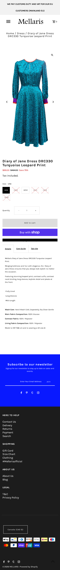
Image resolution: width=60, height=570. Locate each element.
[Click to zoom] (52, 55)
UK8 (6, 190)
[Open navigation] (8, 21)
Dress (21, 33)
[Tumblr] (32, 393)
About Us (7, 475)
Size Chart (8, 454)
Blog (5, 479)
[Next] (53, 102)
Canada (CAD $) (15, 530)
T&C (5, 494)
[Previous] (7, 102)
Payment (7, 432)
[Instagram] (38, 393)
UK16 (45, 190)
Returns (7, 428)
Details (8, 249)
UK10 (16, 190)
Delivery (7, 425)
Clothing (7, 457)
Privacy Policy (10, 497)
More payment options (30, 240)
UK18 (6, 197)
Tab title (34, 249)
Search (6, 436)
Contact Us (9, 421)
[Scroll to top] (53, 561)
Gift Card (7, 450)
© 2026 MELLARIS (10, 567)
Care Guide (21, 249)
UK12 (26, 190)
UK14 (35, 190)
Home (10, 33)
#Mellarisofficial (12, 461)
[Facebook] (21, 393)
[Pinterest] (27, 393)
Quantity (6, 210)
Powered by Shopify (29, 567)
